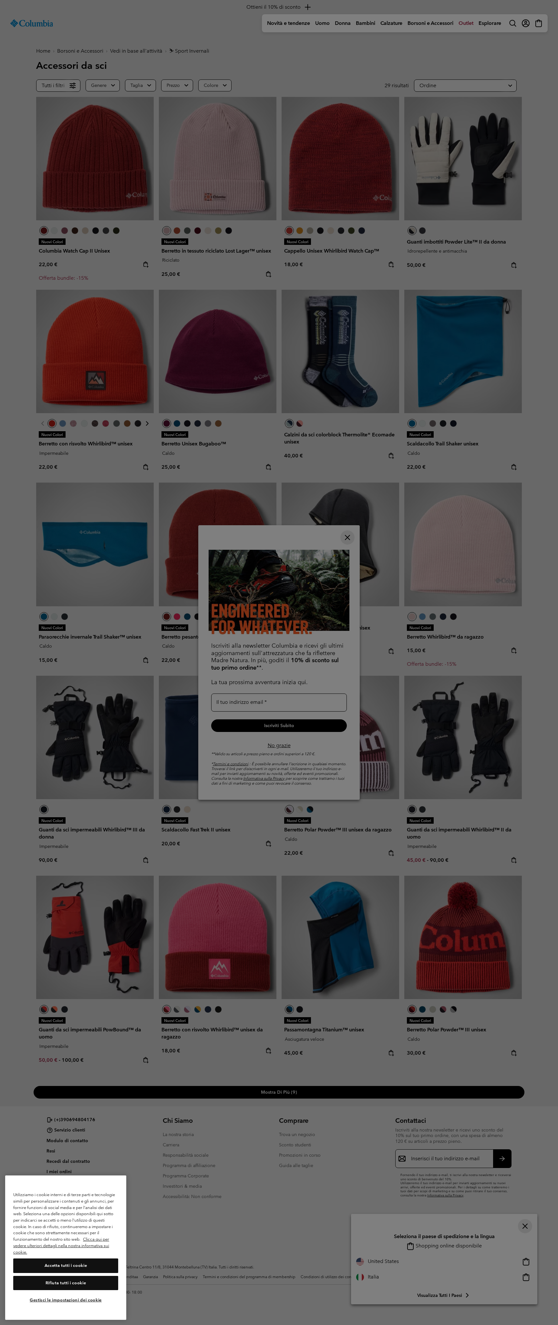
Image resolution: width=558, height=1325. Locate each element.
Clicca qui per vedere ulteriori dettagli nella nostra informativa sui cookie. (61, 1245)
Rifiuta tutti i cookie (66, 1283)
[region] (65, 1247)
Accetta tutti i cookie (66, 1265)
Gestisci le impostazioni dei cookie (66, 1300)
